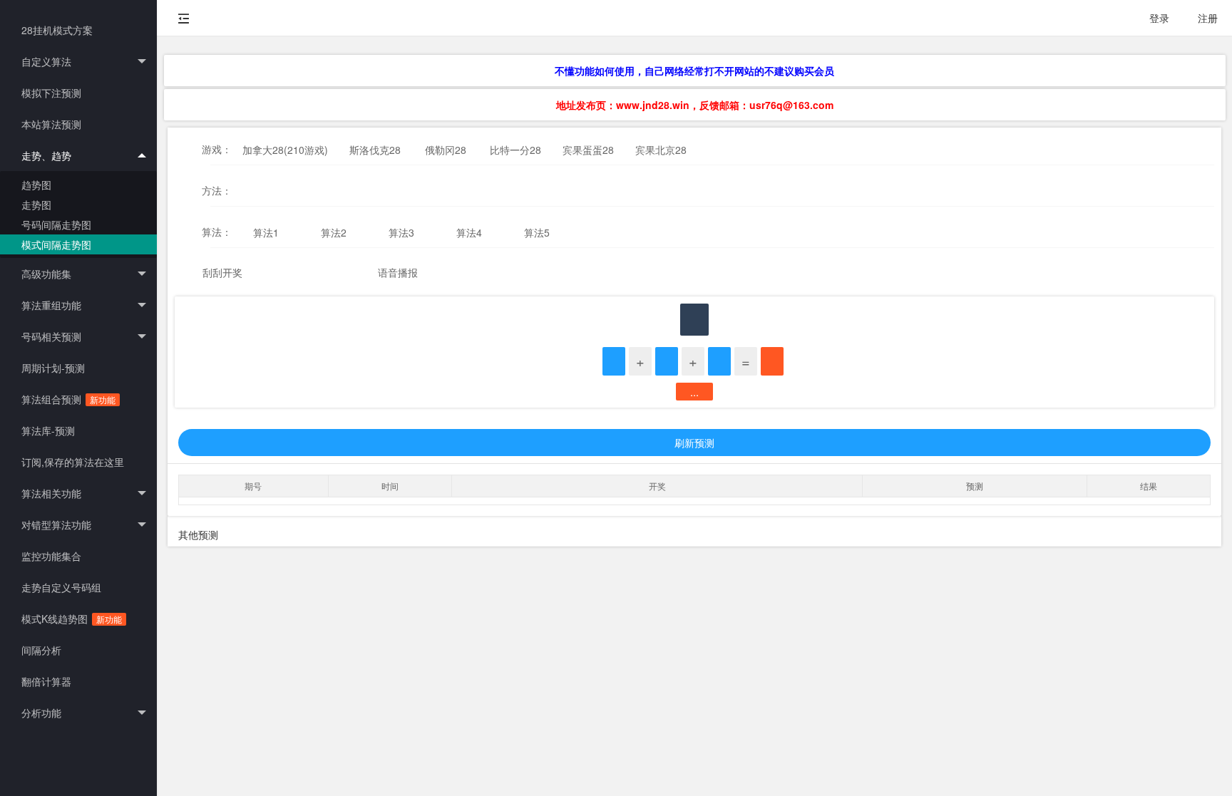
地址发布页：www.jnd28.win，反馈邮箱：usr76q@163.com (694, 105)
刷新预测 (694, 442)
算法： (217, 231)
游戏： (217, 149)
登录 (1159, 18)
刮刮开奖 (222, 272)
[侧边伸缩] (184, 18)
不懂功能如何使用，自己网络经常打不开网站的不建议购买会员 (694, 70)
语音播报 (398, 272)
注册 (1208, 18)
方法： (217, 190)
